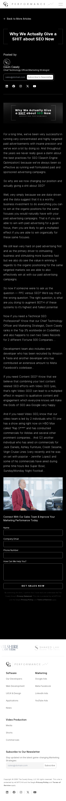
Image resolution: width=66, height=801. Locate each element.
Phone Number (10, 550)
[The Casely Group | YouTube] (34, 86)
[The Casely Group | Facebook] (13, 86)
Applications (12, 700)
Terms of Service (44, 600)
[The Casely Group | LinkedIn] (6, 86)
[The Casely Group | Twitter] (27, 86)
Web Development (15, 686)
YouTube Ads (41, 700)
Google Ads (41, 678)
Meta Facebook (43, 686)
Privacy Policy (27, 600)
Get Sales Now (33, 586)
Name (6, 527)
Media (9, 725)
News (9, 708)
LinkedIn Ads (41, 693)
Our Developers (14, 678)
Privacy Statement (24, 596)
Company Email (11, 539)
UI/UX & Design (13, 693)
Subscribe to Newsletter (40, 77)
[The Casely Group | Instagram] (20, 86)
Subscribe (50, 765)
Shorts (9, 732)
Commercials (12, 740)
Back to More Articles (19, 18)
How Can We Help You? (14, 561)
